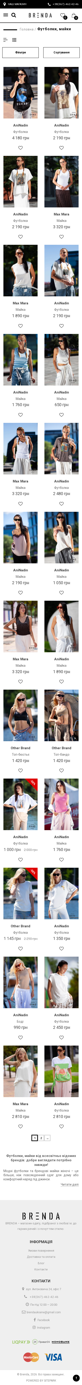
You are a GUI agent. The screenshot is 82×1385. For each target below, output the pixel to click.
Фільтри (20, 52)
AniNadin (20, 125)
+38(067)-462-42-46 (44, 1297)
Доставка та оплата (41, 1256)
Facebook (43, 1320)
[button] (7, 15)
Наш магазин (17, 4)
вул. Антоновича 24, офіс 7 (43, 1289)
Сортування (61, 52)
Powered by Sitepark (41, 1380)
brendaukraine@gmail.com (43, 1312)
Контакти (41, 1269)
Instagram (43, 1327)
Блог (41, 1263)
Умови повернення (41, 1250)
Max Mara (61, 214)
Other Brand (20, 748)
